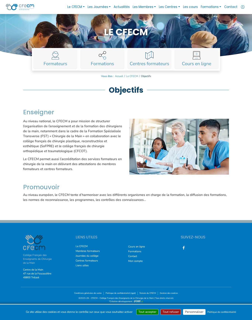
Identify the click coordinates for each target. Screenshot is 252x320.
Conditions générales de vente (88, 293)
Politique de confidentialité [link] (221, 312)
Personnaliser (194, 312)
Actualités (122, 7)
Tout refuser (171, 312)
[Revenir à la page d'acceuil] (20, 7)
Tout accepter (147, 312)
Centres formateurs (87, 260)
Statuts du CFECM (147, 293)
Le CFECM (74, 7)
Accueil (119, 76)
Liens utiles (82, 265)
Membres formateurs (88, 251)
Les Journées (98, 7)
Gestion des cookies (169, 293)
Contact (230, 7)
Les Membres (143, 7)
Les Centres (168, 7)
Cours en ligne (136, 246)
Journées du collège (87, 256)
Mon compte (135, 261)
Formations (210, 7)
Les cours (190, 7)
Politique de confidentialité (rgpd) (121, 293)
